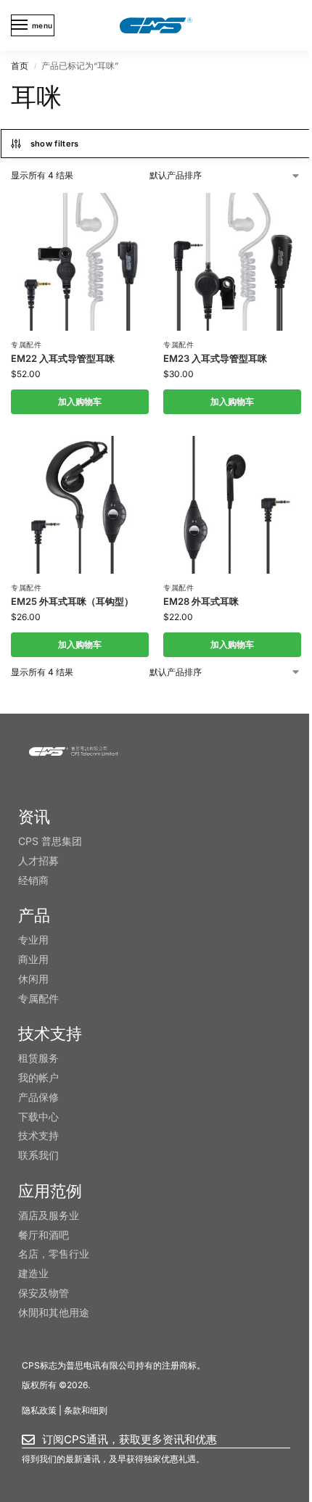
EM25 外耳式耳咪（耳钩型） (72, 601)
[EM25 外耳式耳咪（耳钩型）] (80, 505)
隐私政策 (39, 1410)
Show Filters (54, 144)
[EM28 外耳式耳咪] (232, 505)
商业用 (33, 959)
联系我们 (38, 1155)
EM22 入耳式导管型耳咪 (63, 358)
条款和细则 (85, 1410)
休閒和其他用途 (53, 1312)
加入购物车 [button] (80, 401)
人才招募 (38, 860)
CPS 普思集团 (50, 841)
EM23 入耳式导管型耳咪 (215, 358)
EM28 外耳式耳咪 (201, 601)
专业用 (33, 939)
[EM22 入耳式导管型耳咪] (80, 262)
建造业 (33, 1273)
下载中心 (38, 1116)
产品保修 (38, 1097)
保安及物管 (43, 1293)
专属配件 (26, 344)
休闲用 (33, 979)
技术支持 (38, 1135)
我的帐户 (38, 1077)
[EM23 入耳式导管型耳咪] (232, 262)
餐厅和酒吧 (43, 1235)
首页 (19, 65)
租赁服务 (38, 1058)
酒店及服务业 (48, 1215)
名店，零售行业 (53, 1253)
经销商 (33, 880)
